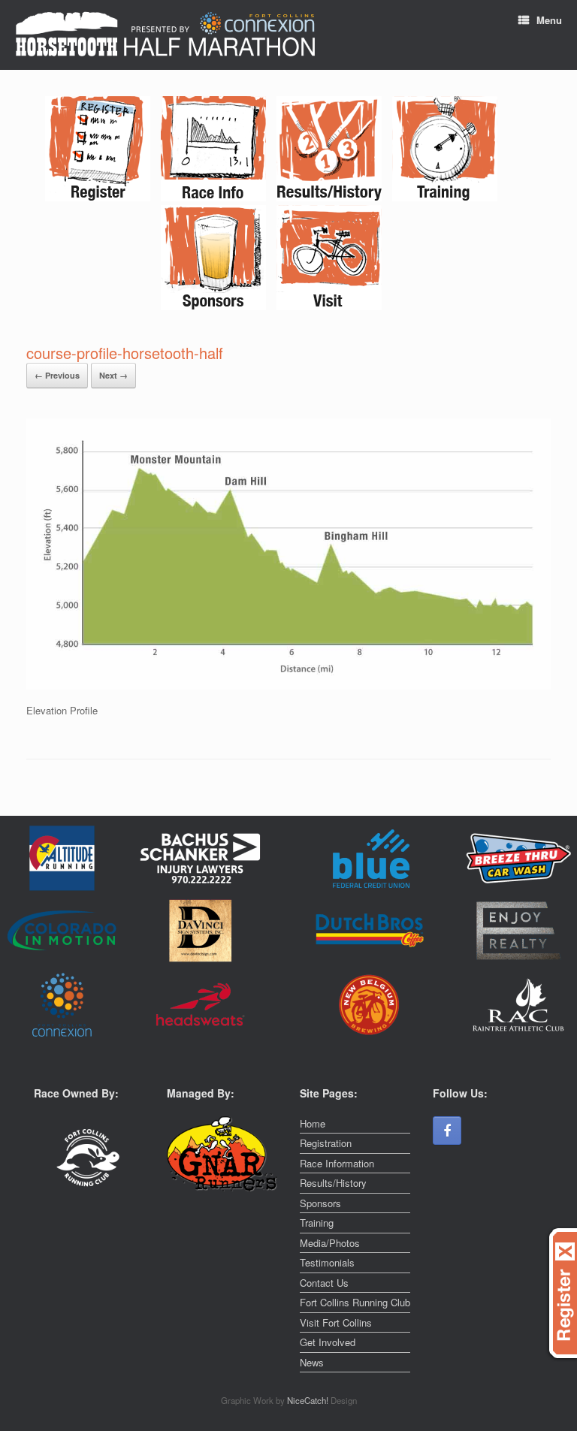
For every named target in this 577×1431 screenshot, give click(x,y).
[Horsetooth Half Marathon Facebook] (447, 1130)
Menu (549, 20)
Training (317, 1222)
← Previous (57, 375)
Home (312, 1123)
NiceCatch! (309, 1400)
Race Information (337, 1163)
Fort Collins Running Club (355, 1302)
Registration (326, 1143)
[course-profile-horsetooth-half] (288, 685)
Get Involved (327, 1342)
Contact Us (324, 1283)
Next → (113, 375)
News (312, 1362)
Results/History (333, 1183)
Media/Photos (330, 1243)
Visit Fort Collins (336, 1322)
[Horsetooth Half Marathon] (165, 35)
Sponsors (320, 1203)
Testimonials (327, 1262)
